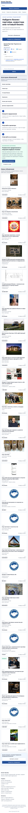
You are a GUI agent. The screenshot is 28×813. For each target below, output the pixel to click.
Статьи (2, 785)
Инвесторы (5, 88)
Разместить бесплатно (8, 161)
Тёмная (3, 5)
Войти (19, 12)
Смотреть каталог (14, 759)
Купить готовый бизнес (6, 793)
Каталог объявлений (5, 780)
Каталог (3, 12)
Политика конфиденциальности (8, 786)
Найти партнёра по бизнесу (7, 788)
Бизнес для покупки (7, 101)
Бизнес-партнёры (6, 84)
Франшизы (4, 97)
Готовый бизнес (6, 92)
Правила (24, 12)
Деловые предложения (7, 105)
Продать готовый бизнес (6, 791)
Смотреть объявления (14, 35)
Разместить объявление (14, 8)
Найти (14, 71)
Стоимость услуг (7, 164)
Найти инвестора (5, 789)
